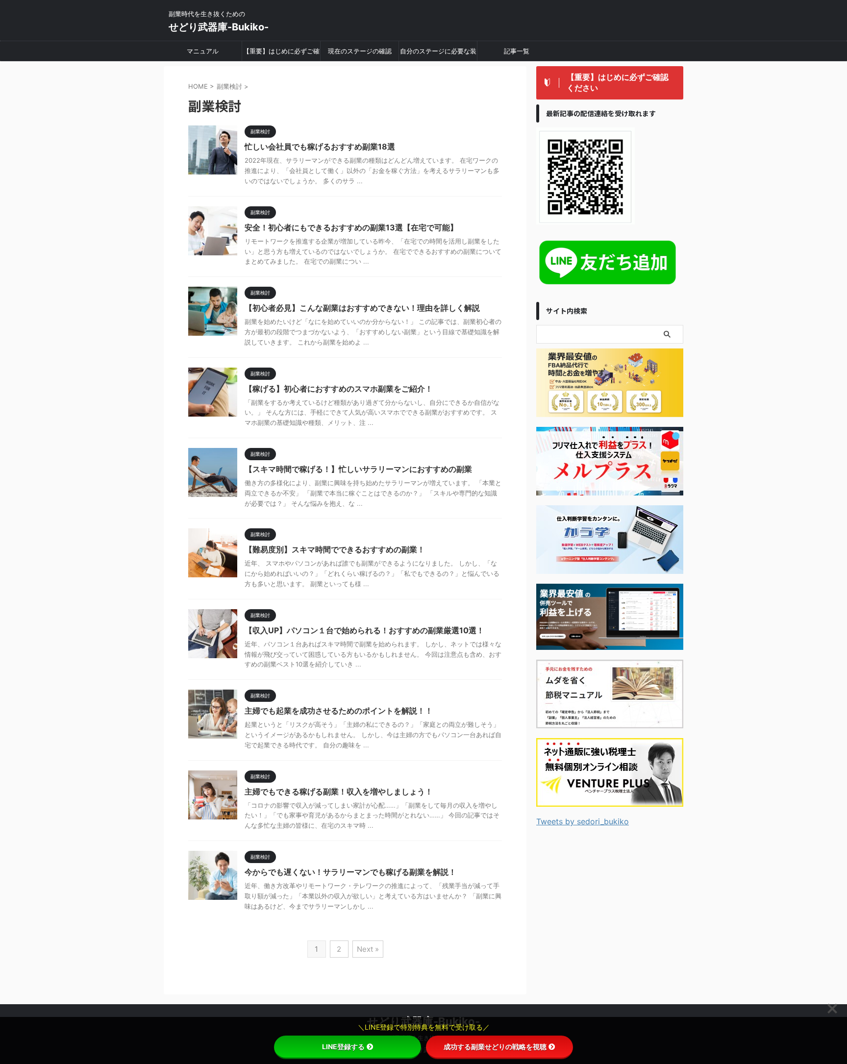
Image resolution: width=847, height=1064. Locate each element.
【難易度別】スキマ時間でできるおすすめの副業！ (335, 549)
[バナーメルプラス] (609, 489)
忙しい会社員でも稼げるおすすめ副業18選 (320, 146)
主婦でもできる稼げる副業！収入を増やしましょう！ (339, 791)
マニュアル (203, 51)
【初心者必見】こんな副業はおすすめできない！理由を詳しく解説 (362, 308)
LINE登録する (343, 1046)
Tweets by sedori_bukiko (582, 821)
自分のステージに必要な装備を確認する (438, 54)
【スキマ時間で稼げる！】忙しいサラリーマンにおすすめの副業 (358, 469)
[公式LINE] (609, 285)
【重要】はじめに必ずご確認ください (281, 54)
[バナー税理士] (609, 800)
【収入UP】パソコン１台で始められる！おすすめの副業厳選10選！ (364, 630)
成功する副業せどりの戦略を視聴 (495, 1046)
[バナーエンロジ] (609, 410)
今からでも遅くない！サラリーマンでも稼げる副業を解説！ (350, 872)
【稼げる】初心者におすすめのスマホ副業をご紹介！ (339, 389)
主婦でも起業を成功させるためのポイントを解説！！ (339, 711)
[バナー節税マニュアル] (609, 721)
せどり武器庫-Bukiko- (219, 27)
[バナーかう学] (609, 567)
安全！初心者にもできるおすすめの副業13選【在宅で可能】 (351, 227)
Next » (368, 949)
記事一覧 (516, 51)
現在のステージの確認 (360, 51)
